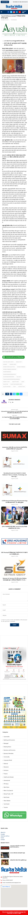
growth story (6, 381)
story (14, 386)
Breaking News (7, 746)
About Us (3, 832)
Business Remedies (14, 399)
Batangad (6, 743)
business (5, 364)
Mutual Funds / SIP (8, 794)
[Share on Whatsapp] (17, 394)
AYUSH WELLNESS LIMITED (8, 361)
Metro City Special (8, 790)
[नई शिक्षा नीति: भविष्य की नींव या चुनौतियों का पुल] (5, 862)
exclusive (19, 376)
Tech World (6, 804)
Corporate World (8, 760)
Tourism (6, 807)
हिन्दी (23, 12)
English (24, 11)
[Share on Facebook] (11, 394)
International (7, 780)
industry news (15, 381)
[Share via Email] (21, 394)
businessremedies (7, 371)
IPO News (6, 784)
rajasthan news (7, 386)
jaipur (22, 381)
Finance (6, 773)
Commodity (6, 757)
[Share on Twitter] (14, 394)
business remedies (21, 366)
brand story (19, 361)
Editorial (6, 763)
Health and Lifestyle (9, 777)
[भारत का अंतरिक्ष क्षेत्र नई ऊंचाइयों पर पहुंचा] (5, 855)
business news (13, 364)
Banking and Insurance (9, 740)
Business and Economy (9, 750)
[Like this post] (7, 394)
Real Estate (6, 797)
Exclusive (6, 770)
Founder (3, 834)
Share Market (7, 800)
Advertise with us (5, 836)
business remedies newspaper (9, 369)
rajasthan (5, 384)
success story (21, 386)
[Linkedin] (17, 12)
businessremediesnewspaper (9, 374)
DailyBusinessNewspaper (8, 376)
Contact (3, 839)
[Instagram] (14, 12)
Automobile (6, 736)
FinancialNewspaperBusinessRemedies (11, 379)
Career (2, 837)
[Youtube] (20, 12)
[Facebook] (8, 12)
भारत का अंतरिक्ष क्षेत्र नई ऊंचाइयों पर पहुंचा (17, 852)
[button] (10, 2)
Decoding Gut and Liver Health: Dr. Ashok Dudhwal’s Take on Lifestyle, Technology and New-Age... (15, 474)
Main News (6, 787)
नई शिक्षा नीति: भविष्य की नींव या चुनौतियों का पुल (18, 860)
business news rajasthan (9, 366)
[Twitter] (11, 12)
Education (6, 767)
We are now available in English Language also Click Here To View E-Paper (14, 912)
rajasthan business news (16, 384)
